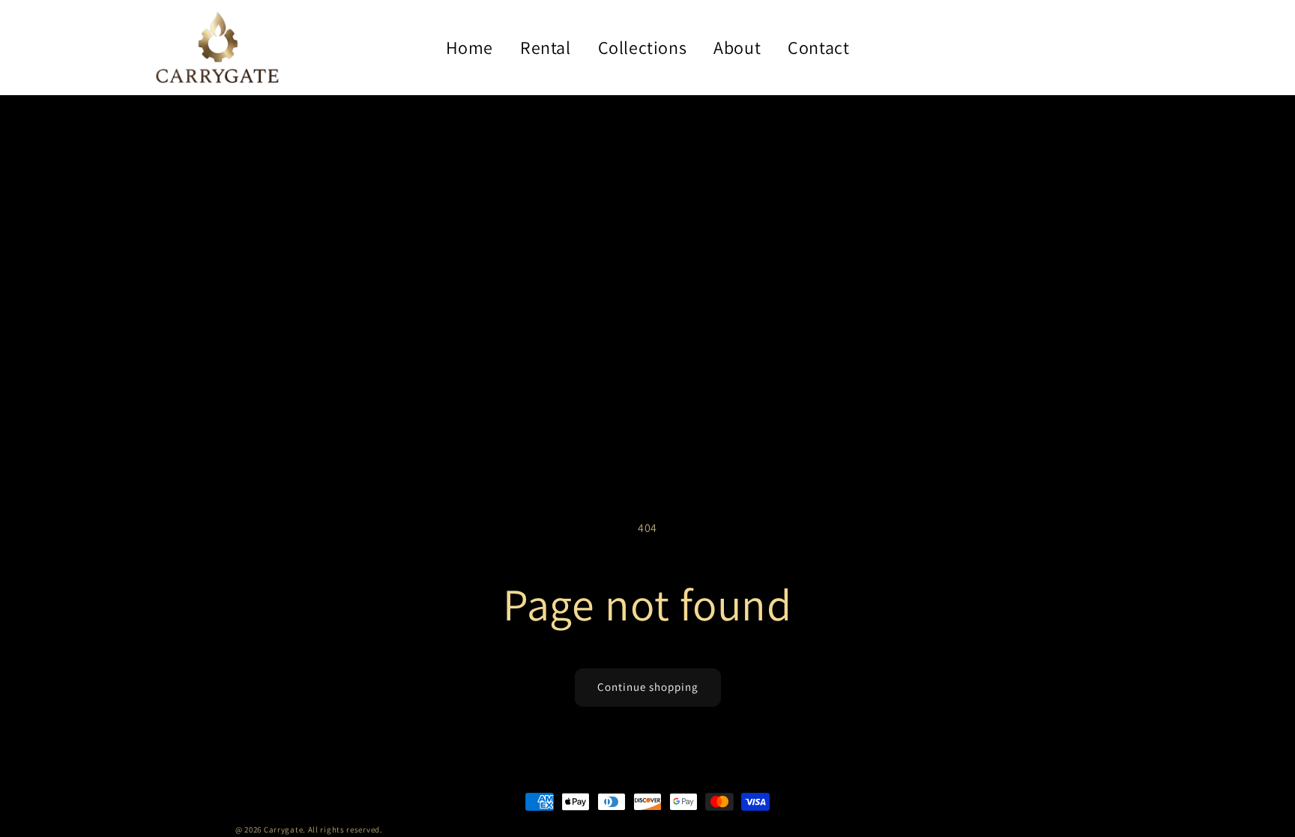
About (737, 47)
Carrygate (283, 829)
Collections (642, 47)
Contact (818, 47)
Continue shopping (647, 687)
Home (469, 47)
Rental (545, 47)
